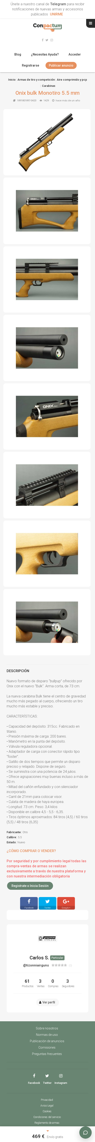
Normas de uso (47, 1034)
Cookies (47, 1111)
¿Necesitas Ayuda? (45, 54)
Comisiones (46, 1047)
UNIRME (56, 14)
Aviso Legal (46, 1105)
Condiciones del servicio (47, 1117)
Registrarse (30, 65)
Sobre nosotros (47, 1028)
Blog (17, 54)
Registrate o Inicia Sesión (30, 886)
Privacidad (47, 1099)
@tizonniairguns (36, 965)
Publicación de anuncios (47, 1041)
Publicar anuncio (61, 65)
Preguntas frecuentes (47, 1054)
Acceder (74, 54)
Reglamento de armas (46, 1122)
